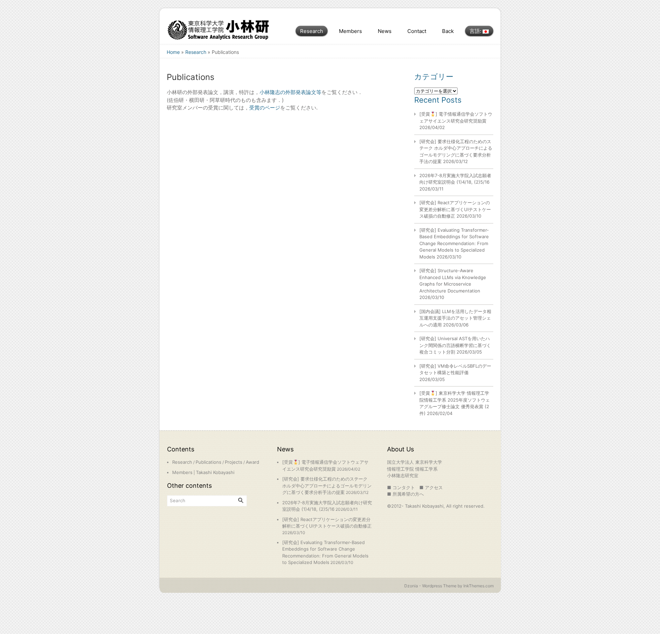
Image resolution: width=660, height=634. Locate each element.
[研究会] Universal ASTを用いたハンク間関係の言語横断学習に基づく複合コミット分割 (455, 345)
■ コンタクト (401, 487)
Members (350, 31)
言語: (476, 31)
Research (311, 31)
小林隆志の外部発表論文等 (290, 92)
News (385, 31)
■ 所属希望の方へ (405, 494)
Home (173, 52)
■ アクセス (431, 487)
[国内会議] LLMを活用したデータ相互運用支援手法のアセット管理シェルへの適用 (455, 318)
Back (448, 31)
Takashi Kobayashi (215, 472)
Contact (416, 31)
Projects (233, 462)
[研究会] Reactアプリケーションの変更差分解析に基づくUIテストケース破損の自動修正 (455, 209)
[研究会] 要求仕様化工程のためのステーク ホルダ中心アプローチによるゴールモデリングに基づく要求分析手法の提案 (327, 485)
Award (252, 462)
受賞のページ (264, 107)
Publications (208, 462)
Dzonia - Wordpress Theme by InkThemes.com (449, 585)
